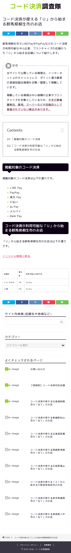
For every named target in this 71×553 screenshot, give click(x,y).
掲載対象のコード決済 (27, 139)
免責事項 (47, 545)
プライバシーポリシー (29, 545)
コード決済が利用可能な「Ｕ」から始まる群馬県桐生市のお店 (37, 147)
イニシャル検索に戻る (16, 256)
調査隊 (35, 6)
